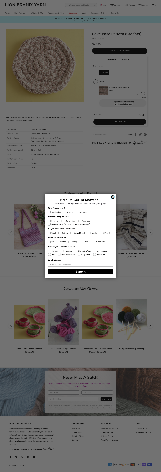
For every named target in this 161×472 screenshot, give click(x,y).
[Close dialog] (113, 197)
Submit (81, 272)
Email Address (54, 260)
